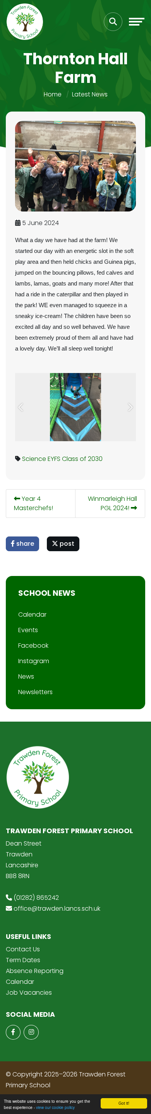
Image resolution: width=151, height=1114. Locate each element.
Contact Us (23, 949)
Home (53, 94)
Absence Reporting (34, 970)
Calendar (32, 614)
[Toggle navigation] (137, 21)
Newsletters (35, 692)
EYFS (54, 458)
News (26, 676)
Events (28, 630)
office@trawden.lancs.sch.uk (57, 908)
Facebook (33, 645)
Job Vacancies (29, 992)
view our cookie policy (55, 1107)
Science (34, 458)
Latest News (90, 94)
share (24, 543)
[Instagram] (31, 1032)
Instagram (33, 661)
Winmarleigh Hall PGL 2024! (112, 503)
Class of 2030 (82, 458)
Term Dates (23, 960)
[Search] (113, 21)
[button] (21, 407)
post (66, 543)
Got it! (123, 1103)
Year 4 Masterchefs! (33, 503)
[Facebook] (13, 1032)
